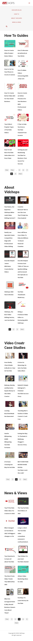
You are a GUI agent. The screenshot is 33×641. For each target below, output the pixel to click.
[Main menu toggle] (29, 3)
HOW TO (16, 14)
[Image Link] (9, 43)
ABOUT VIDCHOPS (16, 18)
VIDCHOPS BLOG (16, 10)
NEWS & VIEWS (16, 22)
